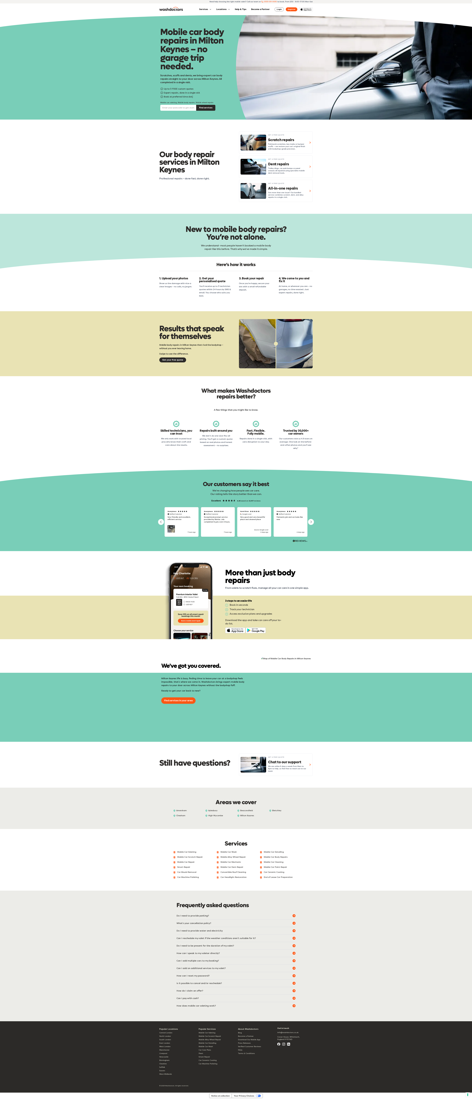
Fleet (201, 1053)
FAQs (240, 1050)
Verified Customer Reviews (249, 1046)
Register (291, 9)
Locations (221, 9)
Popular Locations (168, 1029)
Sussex (162, 1071)
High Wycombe (215, 815)
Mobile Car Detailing (274, 852)
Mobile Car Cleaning (273, 862)
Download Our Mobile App (249, 1040)
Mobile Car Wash (229, 852)
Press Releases (244, 1043)
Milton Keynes (247, 815)
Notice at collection (220, 1096)
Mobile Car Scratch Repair (190, 857)
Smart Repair (183, 867)
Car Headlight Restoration (234, 877)
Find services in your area (178, 700)
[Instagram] (283, 1044)
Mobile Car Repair (186, 862)
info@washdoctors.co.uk (287, 1032)
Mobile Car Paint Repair (275, 867)
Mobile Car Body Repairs (276, 857)
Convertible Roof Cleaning (233, 872)
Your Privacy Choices (244, 1096)
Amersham (181, 810)
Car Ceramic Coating (274, 872)
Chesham (180, 815)
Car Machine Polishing (188, 877)
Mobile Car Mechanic (231, 862)
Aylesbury (212, 810)
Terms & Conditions (246, 1053)
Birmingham (164, 1060)
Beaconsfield (246, 810)
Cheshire (163, 1064)
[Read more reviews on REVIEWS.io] (300, 541)
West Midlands (165, 1074)
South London (165, 1040)
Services (203, 9)
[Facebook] (278, 1044)
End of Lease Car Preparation (278, 877)
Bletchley (276, 810)
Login (279, 9)
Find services (205, 108)
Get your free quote (172, 360)
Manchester (164, 1050)
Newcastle (163, 1057)
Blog (240, 1033)
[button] (161, 522)
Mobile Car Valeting (186, 852)
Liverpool (163, 1053)
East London (164, 1043)
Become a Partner (260, 9)
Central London (165, 1033)
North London (165, 1036)
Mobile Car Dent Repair (232, 867)
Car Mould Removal (186, 872)
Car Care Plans (205, 1050)
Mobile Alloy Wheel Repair (233, 857)
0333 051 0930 (270, 2)
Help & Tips (240, 9)
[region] (236, 522)
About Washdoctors (248, 1029)
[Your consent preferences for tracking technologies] (467, 1094)
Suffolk (162, 1067)
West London (164, 1046)
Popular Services (207, 1029)
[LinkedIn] (288, 1044)
